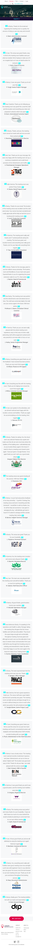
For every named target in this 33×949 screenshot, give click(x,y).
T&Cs (16, 1)
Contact (22, 1)
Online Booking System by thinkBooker (16, 944)
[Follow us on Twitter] (14, 942)
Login (26, 1)
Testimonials (26, 928)
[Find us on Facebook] (18, 942)
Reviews (11, 1)
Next (30, 11)
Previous (2, 11)
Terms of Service (4, 934)
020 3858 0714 (18, 3)
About (6, 1)
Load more (17, 918)
